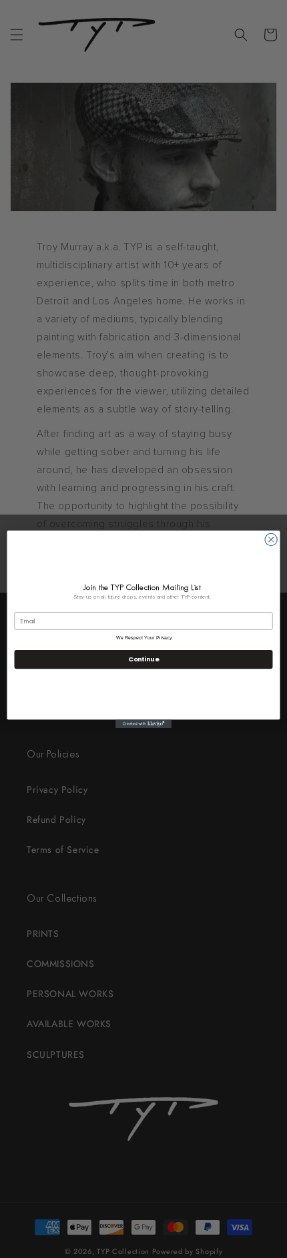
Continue (143, 659)
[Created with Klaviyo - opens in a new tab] (143, 723)
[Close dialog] (271, 539)
